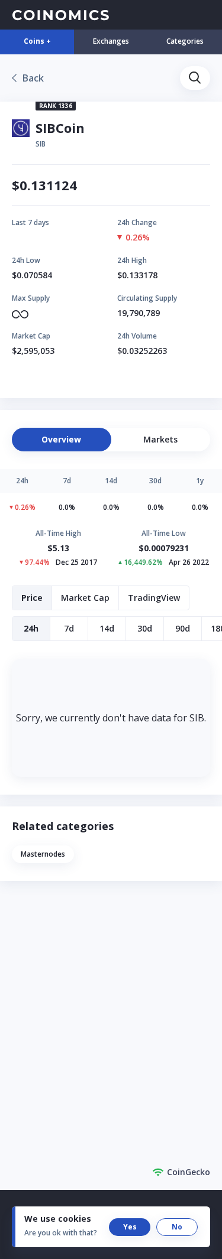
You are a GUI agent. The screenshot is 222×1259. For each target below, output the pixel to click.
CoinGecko (188, 1171)
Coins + (37, 41)
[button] (195, 78)
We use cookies (57, 1218)
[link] (28, 78)
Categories (185, 41)
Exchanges (111, 41)
